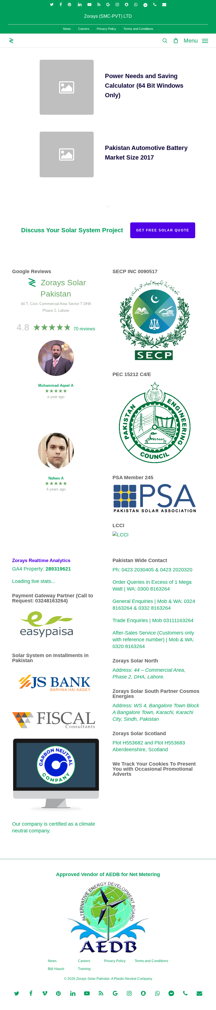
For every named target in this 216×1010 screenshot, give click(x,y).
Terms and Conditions (151, 961)
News (52, 961)
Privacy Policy (114, 961)
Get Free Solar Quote (162, 230)
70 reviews (84, 328)
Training (84, 969)
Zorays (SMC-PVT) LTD (108, 16)
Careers (84, 961)
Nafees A (56, 478)
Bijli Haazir (56, 969)
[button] (196, 40)
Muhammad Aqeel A (55, 385)
